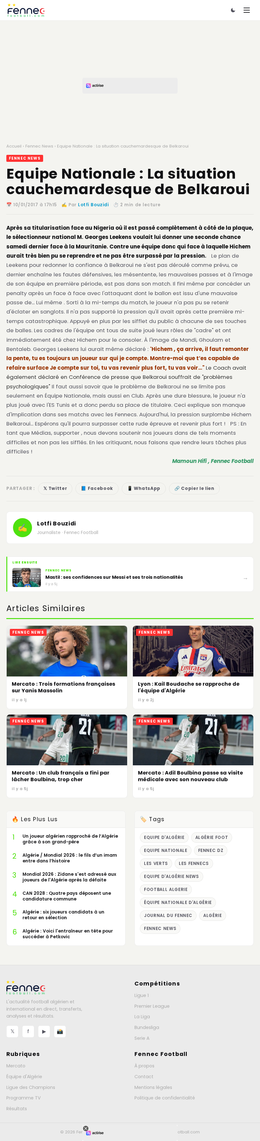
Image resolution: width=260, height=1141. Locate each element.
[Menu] (246, 10)
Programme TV (23, 1098)
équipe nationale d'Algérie (178, 903)
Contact (143, 1076)
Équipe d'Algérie (24, 1076)
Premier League (152, 1006)
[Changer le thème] (233, 10)
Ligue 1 (141, 995)
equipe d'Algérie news (171, 877)
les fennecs (194, 864)
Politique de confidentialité (164, 1098)
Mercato (15, 1066)
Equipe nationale (165, 851)
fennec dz (211, 851)
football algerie (166, 890)
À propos (144, 1066)
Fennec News (39, 146)
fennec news (160, 929)
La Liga (142, 1016)
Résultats (16, 1108)
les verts (156, 864)
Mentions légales (153, 1087)
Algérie (212, 916)
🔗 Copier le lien (194, 488)
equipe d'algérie (164, 837)
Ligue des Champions (30, 1087)
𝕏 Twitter (55, 488)
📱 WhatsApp (143, 488)
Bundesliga (146, 1027)
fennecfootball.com (179, 1132)
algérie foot (211, 837)
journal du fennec (168, 916)
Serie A (141, 1038)
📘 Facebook (97, 488)
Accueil (14, 146)
